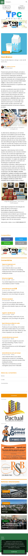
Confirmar (14, 552)
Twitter (21, 239)
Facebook (7, 239)
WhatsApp (7, 243)
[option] (14, 24)
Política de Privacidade (17, 544)
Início (2, 537)
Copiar (21, 243)
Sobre (2, 539)
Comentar (14, 395)
